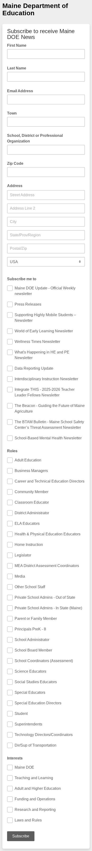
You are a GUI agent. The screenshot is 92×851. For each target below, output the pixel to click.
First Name (18, 45)
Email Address (21, 90)
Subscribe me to (21, 279)
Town (12, 113)
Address (14, 186)
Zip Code (15, 163)
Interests (15, 758)
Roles (12, 451)
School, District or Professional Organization (35, 138)
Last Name (18, 67)
